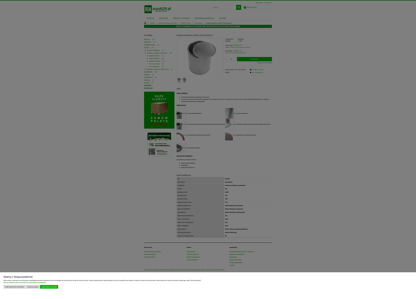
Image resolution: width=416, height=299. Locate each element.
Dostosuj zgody (32, 287)
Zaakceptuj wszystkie (49, 287)
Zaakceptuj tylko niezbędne (14, 287)
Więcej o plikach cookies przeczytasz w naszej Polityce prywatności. (24, 282)
